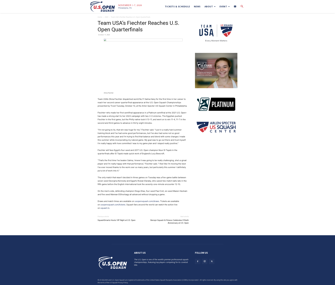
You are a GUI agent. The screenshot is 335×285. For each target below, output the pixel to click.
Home (100, 17)
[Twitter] (211, 261)
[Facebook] (197, 261)
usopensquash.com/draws (147, 201)
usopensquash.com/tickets (112, 204)
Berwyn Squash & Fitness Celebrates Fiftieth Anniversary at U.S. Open (169, 221)
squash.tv (104, 208)
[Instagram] (204, 261)
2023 (106, 17)
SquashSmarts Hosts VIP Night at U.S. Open (116, 220)
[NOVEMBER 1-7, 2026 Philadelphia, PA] (103, 6)
